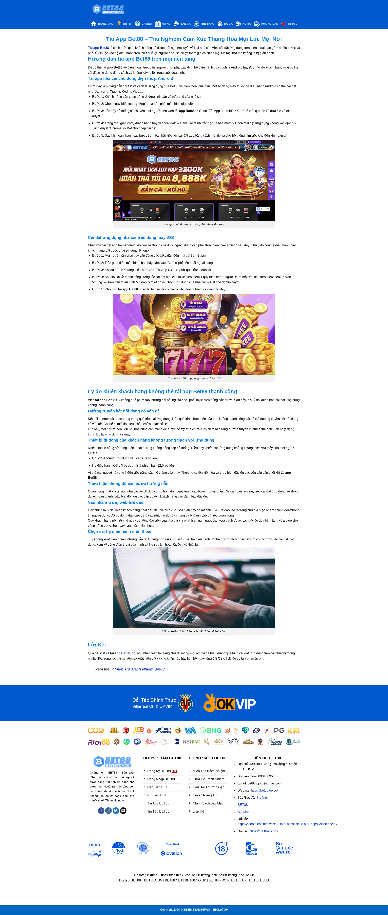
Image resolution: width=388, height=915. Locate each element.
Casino (147, 23)
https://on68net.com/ (263, 831)
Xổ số (246, 23)
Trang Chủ (105, 23)
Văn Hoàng (259, 797)
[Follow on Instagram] (108, 810)
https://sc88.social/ (324, 824)
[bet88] (108, 9)
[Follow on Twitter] (116, 810)
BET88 (127, 23)
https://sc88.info (274, 824)
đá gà (228, 23)
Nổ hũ (166, 23)
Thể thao (207, 23)
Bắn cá (185, 23)
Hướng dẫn (269, 23)
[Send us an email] (123, 810)
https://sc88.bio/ (298, 824)
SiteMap (244, 812)
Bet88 (125, 653)
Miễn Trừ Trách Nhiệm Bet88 (140, 669)
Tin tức (291, 23)
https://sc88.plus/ (249, 824)
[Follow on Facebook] (101, 810)
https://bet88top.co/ (264, 790)
